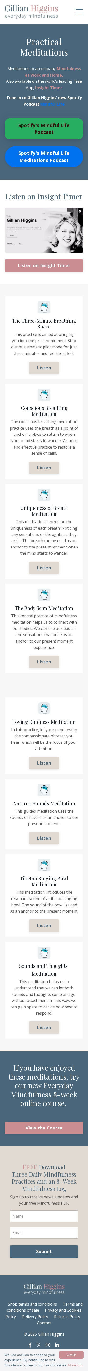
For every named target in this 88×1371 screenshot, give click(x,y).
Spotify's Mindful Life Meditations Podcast (44, 156)
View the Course (44, 1128)
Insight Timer (48, 87)
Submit (44, 1251)
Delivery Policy (35, 1316)
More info (75, 1365)
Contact (44, 1322)
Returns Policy (67, 1316)
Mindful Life (52, 104)
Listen (44, 368)
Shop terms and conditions (33, 1304)
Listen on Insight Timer (44, 265)
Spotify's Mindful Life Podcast (44, 129)
